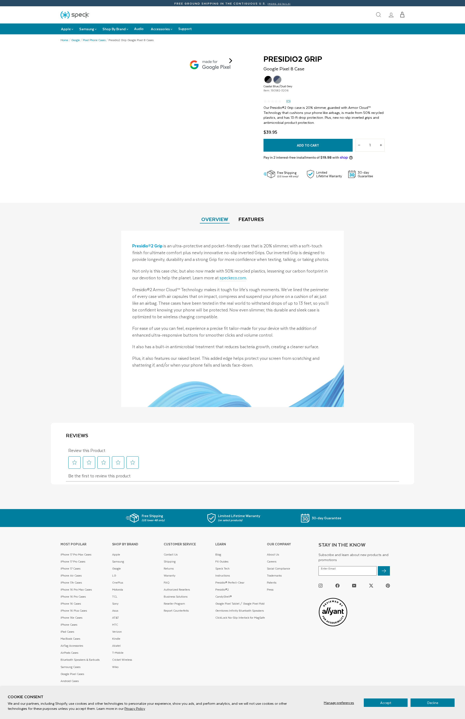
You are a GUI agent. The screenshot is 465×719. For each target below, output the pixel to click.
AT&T (115, 617)
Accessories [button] (160, 29)
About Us (273, 554)
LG (114, 575)
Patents (271, 582)
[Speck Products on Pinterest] (388, 585)
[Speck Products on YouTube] (354, 585)
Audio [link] (139, 28)
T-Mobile (118, 652)
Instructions (222, 575)
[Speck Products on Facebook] (337, 585)
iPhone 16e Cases (71, 617)
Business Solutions (175, 596)
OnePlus (117, 582)
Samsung (118, 561)
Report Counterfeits (176, 610)
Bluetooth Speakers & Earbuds (80, 659)
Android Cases (70, 681)
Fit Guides (221, 561)
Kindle (116, 638)
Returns (169, 568)
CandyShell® (223, 596)
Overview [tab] (214, 219)
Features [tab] (251, 219)
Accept (385, 702)
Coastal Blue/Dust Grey (277, 79)
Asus (115, 610)
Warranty (169, 575)
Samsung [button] (86, 29)
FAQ (167, 582)
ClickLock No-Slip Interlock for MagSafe (240, 617)
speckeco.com (233, 277)
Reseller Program (174, 603)
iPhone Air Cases (71, 575)
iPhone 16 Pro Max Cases (76, 589)
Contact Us (171, 554)
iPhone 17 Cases (70, 568)
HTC (115, 624)
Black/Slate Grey (268, 79)
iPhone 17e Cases (71, 582)
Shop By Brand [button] (114, 29)
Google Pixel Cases (72, 674)
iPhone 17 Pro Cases (73, 561)
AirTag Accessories (72, 645)
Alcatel (116, 645)
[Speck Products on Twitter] (371, 585)
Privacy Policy (134, 708)
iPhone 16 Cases (71, 603)
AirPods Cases (69, 652)
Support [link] (185, 28)
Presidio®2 (222, 589)
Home (64, 40)
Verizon (117, 631)
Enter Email (328, 569)
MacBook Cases (70, 638)
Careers (271, 561)
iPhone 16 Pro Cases (73, 596)
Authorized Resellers (177, 589)
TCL (114, 596)
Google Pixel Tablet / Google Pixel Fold (239, 603)
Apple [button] (66, 29)
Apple (116, 554)
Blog (218, 554)
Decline (432, 702)
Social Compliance (278, 568)
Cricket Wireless (122, 659)
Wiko (115, 667)
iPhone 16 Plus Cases (74, 610)
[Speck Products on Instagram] (320, 585)
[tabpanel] (232, 319)
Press (270, 589)
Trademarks (274, 575)
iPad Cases (67, 631)
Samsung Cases (70, 667)
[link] (391, 14)
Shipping (170, 561)
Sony (115, 603)
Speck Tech (222, 568)
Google (75, 40)
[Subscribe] (384, 571)
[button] (402, 14)
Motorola (117, 589)
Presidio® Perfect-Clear (229, 582)
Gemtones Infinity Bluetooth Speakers (239, 610)
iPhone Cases (69, 624)
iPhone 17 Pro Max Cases (76, 554)
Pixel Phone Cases (94, 40)
